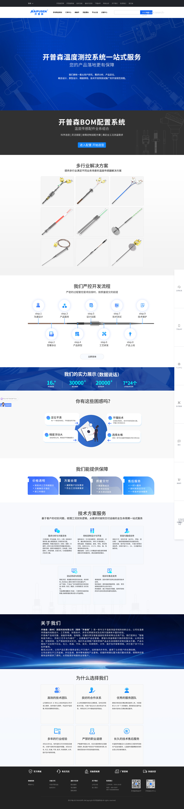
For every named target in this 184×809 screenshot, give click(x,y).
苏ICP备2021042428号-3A (77, 800)
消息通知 (86, 12)
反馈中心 (104, 12)
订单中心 (68, 12)
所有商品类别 (57, 12)
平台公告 (95, 12)
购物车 (77, 12)
